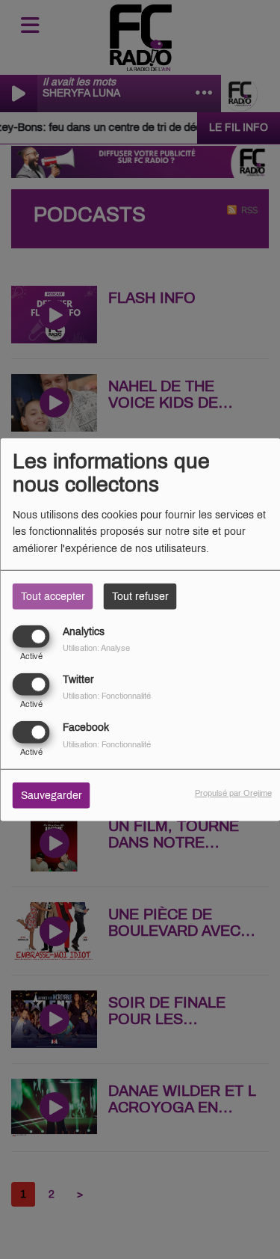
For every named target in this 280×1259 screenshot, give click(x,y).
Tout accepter (53, 595)
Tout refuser (140, 595)
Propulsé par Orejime (233, 792)
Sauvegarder (51, 795)
